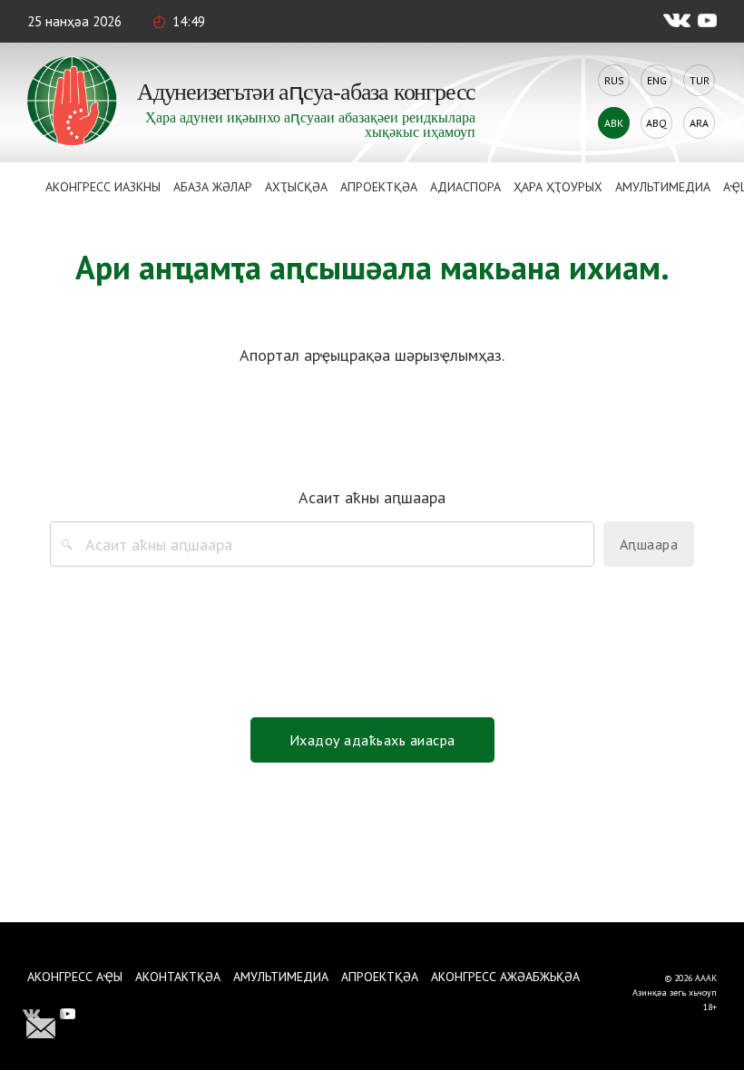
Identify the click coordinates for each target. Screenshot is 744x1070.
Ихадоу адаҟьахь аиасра (372, 740)
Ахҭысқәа (296, 187)
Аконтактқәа (177, 976)
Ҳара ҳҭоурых (558, 187)
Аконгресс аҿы (74, 976)
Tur (700, 80)
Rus (614, 80)
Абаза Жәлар (212, 187)
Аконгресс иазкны (103, 187)
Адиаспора (465, 187)
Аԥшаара (649, 544)
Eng (657, 80)
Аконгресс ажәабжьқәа (505, 976)
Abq (656, 123)
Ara (699, 123)
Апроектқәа (378, 187)
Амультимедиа (662, 187)
